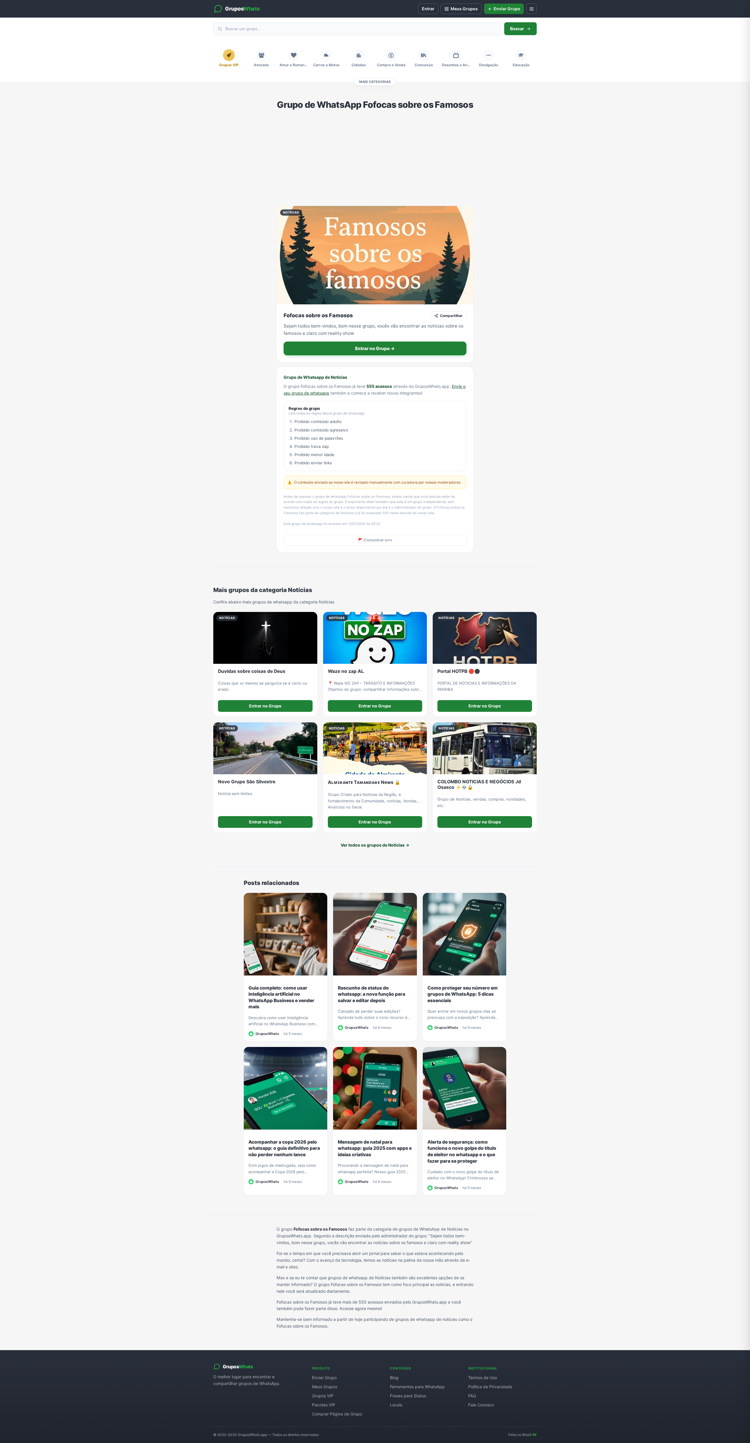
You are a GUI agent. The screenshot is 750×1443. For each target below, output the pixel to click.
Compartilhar (451, 315)
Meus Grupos (324, 1386)
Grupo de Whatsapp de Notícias (315, 377)
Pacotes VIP (323, 1404)
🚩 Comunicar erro (375, 540)
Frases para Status (408, 1395)
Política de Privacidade (490, 1386)
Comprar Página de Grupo (337, 1413)
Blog (394, 1377)
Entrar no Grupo (265, 705)
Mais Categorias (375, 82)
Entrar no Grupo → (375, 348)
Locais (396, 1404)
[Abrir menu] (531, 9)
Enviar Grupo (324, 1377)
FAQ (472, 1395)
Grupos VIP (322, 1395)
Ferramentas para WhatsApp (417, 1386)
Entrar (428, 8)
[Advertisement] (375, 158)
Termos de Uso (482, 1377)
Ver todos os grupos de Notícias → (375, 844)
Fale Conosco (481, 1404)
